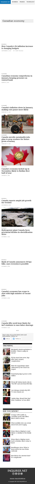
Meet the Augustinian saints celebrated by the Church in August (20, 367)
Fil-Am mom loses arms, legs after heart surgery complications (20, 359)
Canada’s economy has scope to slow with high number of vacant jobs (16, 293)
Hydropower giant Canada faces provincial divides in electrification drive (17, 232)
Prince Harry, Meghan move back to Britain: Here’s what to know (21, 441)
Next (17, 330)
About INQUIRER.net (20, 478)
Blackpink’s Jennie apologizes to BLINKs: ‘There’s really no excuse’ (21, 351)
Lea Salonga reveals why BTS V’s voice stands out (20, 391)
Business (15, 1)
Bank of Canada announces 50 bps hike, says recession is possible (17, 263)
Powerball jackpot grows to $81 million (21, 374)
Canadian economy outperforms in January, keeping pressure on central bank (17, 78)
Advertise (12, 478)
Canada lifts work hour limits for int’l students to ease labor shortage (17, 324)
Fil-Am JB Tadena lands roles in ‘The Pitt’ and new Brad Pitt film (21, 383)
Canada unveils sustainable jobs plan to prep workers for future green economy (16, 139)
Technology (30, 1)
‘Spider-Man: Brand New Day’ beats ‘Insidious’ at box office (21, 399)
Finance (22, 1)
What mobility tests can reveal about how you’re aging (21, 424)
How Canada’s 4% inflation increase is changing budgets (17, 47)
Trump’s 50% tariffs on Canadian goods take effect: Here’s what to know (20, 416)
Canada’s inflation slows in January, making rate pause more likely (17, 108)
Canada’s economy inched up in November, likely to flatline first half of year (16, 171)
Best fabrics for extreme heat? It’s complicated (21, 456)
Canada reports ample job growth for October (16, 201)
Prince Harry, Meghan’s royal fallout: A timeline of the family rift (21, 432)
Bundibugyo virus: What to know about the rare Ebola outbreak (20, 449)
